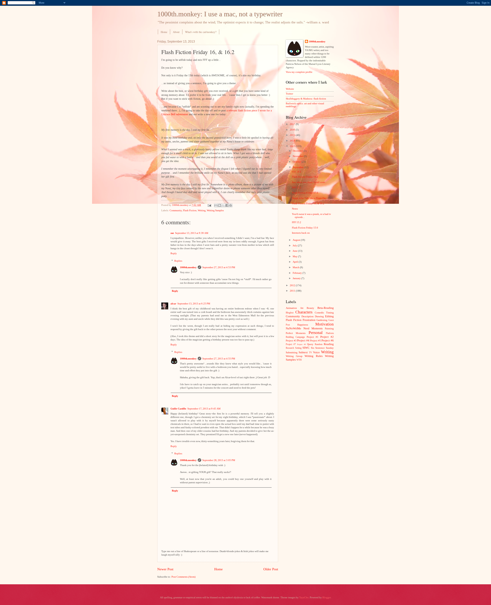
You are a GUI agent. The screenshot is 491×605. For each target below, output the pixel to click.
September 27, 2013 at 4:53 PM (218, 267)
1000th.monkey (188, 267)
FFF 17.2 (296, 187)
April (296, 262)
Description (308, 316)
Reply (174, 253)
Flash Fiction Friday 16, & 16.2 (308, 203)
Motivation (324, 324)
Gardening (321, 320)
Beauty (310, 308)
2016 (293, 129)
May (295, 256)
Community (176, 210)
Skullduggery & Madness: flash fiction (306, 98)
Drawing (319, 316)
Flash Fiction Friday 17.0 (305, 193)
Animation (291, 308)
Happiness (302, 324)
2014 (293, 140)
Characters (303, 312)
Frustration (309, 319)
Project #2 (327, 336)
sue (172, 233)
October (297, 161)
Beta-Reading (325, 307)
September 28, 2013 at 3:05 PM (218, 460)
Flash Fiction (190, 210)
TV (310, 352)
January (297, 278)
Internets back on (301, 233)
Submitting (291, 352)
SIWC (306, 347)
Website (290, 89)
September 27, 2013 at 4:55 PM (218, 358)
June (295, 251)
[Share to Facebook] (227, 205)
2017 (293, 124)
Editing (329, 316)
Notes (295, 208)
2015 (293, 135)
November (298, 156)
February (297, 273)
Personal (316, 332)
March (296, 267)
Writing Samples (215, 210)
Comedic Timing (324, 312)
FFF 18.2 (296, 171)
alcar (173, 303)
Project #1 (313, 337)
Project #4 (303, 340)
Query (310, 344)
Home (164, 32)
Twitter (289, 93)
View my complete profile (299, 72)
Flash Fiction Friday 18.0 (305, 177)
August (297, 240)
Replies (178, 260)
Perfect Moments (296, 333)
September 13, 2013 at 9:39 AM (191, 233)
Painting (329, 328)
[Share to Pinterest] (230, 205)
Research (290, 348)
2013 (293, 146)
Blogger (326, 597)
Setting (298, 348)
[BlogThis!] (220, 205)
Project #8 (301, 344)
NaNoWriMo (293, 328)
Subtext (303, 352)
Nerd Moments (313, 328)
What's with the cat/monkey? (200, 32)
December (298, 151)
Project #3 (291, 340)
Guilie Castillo (178, 408)
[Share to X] (223, 205)
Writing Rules (314, 356)
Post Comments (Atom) (183, 576)
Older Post (270, 569)
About (176, 32)
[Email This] (216, 205)
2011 (293, 290)
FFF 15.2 (296, 222)
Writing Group (294, 356)
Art (301, 308)
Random (318, 344)
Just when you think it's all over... (309, 182)
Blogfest (289, 313)
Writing (202, 210)
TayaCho (304, 597)
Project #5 (315, 340)
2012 (293, 285)
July (295, 245)
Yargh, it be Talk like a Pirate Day (309, 198)
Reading (329, 344)
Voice (316, 352)
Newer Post (165, 569)
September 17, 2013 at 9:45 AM (204, 408)
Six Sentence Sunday (322, 348)
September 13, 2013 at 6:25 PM (193, 303)
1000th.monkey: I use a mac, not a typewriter (220, 14)
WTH (299, 360)
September (298, 167)
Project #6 (327, 340)
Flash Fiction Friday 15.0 (305, 227)
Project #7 (291, 344)
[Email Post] (209, 205)
